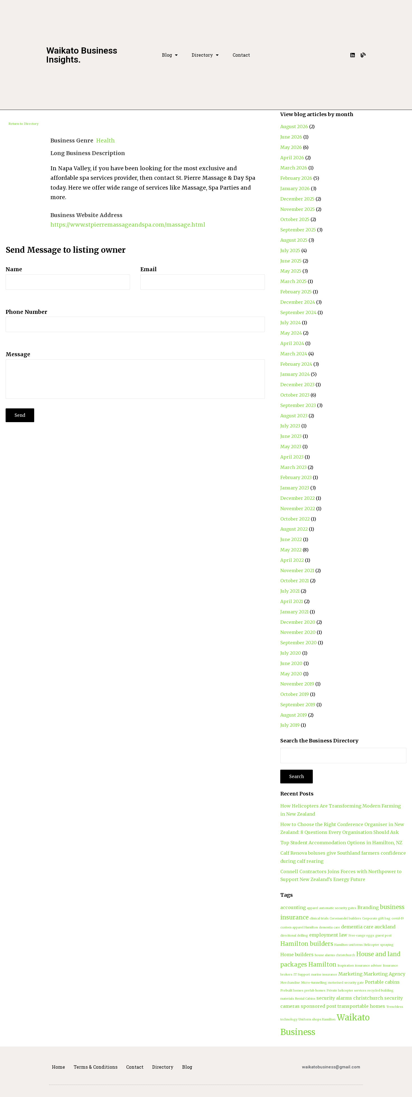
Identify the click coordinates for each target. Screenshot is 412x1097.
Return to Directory (23, 124)
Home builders (297, 954)
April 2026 (292, 157)
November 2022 (297, 508)
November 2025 (297, 209)
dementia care (329, 927)
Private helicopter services (346, 990)
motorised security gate (346, 983)
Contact (241, 55)
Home (58, 1067)
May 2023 (290, 446)
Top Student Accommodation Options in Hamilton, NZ (341, 842)
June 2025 (291, 261)
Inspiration (345, 965)
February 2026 (296, 178)
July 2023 (290, 426)
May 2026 (291, 147)
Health (105, 140)
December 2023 (297, 384)
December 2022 (297, 498)
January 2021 (294, 612)
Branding (368, 907)
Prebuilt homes (291, 990)
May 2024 (291, 333)
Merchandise (290, 983)
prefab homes (314, 990)
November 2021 (297, 570)
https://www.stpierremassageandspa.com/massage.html (127, 224)
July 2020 (290, 653)
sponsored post (318, 1006)
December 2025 (297, 199)
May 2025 (290, 271)
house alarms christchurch (335, 955)
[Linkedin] (352, 55)
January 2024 (295, 374)
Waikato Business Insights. (81, 55)
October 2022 (295, 519)
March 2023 (293, 467)
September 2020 (298, 642)
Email (148, 269)
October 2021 (294, 580)
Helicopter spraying (379, 945)
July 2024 (290, 322)
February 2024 (296, 364)
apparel (312, 908)
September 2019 (297, 704)
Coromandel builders (345, 918)
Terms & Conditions (95, 1067)
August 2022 (294, 529)
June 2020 (291, 663)
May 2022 (291, 550)
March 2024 (293, 354)
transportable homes (361, 1006)
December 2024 (297, 302)
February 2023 (296, 477)
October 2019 (294, 694)
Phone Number (26, 312)
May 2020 (291, 674)
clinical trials (319, 918)
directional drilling (294, 935)
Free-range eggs (361, 935)
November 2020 (298, 632)
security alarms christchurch (349, 998)
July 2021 (290, 591)
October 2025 (294, 219)
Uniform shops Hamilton (316, 1019)
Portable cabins (382, 982)
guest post (383, 935)
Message (18, 354)
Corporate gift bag (376, 918)
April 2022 (292, 560)
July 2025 (290, 250)
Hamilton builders (306, 943)
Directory (202, 55)
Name (14, 269)
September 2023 (298, 405)
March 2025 (293, 281)
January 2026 (295, 188)
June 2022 (291, 539)
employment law (328, 935)
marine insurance (324, 974)
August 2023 (293, 415)
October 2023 (294, 395)
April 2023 (292, 457)
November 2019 (297, 684)
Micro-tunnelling (314, 983)
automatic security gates (337, 908)
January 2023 (294, 488)
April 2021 (291, 601)
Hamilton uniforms (348, 945)
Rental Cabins (305, 999)
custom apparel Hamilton (299, 927)
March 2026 (293, 168)
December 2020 (297, 622)
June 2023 (291, 436)
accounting (293, 907)
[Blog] (363, 55)
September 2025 (298, 230)
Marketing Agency (384, 974)
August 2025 (293, 240)
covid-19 (398, 918)
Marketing (350, 974)
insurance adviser (368, 965)
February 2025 (296, 292)
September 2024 (298, 312)
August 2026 (294, 126)
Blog (167, 55)
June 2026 (291, 137)
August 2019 (293, 715)
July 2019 (290, 725)
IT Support (301, 974)
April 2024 (292, 343)
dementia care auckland (368, 927)
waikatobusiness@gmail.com (331, 1067)
